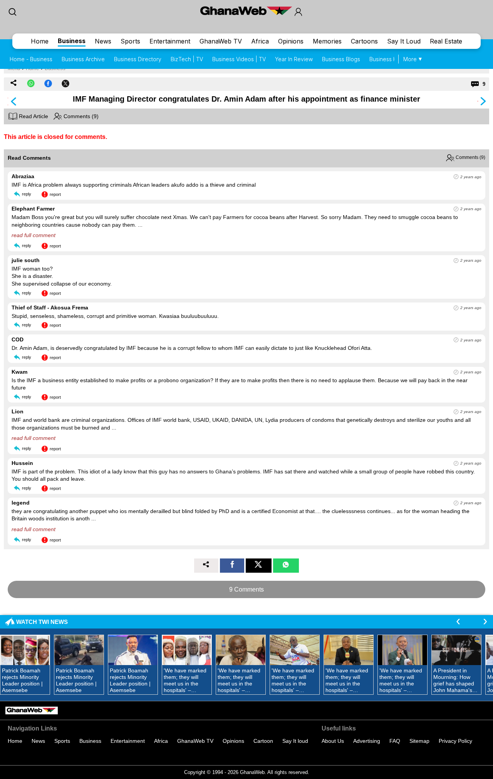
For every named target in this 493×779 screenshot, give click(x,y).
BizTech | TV (187, 59)
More (410, 59)
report (55, 194)
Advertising (366, 741)
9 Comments (246, 589)
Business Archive (83, 59)
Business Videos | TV (239, 59)
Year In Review (294, 59)
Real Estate (446, 41)
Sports (130, 41)
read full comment (33, 235)
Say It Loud (404, 41)
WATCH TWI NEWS (42, 622)
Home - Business (31, 59)
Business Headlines (394, 59)
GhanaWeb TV (221, 41)
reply (26, 194)
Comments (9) (80, 116)
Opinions (291, 41)
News (103, 41)
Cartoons (364, 41)
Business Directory (137, 59)
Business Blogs (341, 59)
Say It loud (295, 741)
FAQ (394, 741)
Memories (327, 41)
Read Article (32, 116)
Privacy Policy (455, 741)
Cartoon (263, 741)
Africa (260, 41)
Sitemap (419, 741)
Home (40, 41)
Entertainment (169, 41)
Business (72, 41)
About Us (333, 741)
